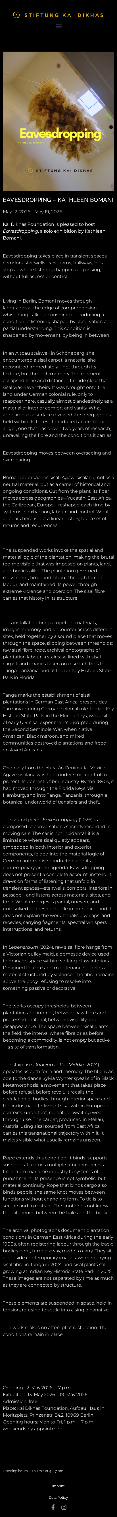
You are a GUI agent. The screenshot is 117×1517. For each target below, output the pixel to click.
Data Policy (58, 1497)
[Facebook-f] (53, 1507)
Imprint (58, 1486)
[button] (59, 26)
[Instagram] (64, 1507)
